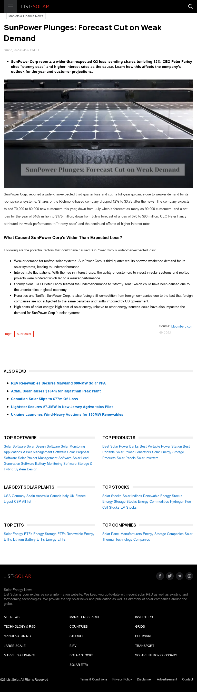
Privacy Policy (122, 679)
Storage (77, 636)
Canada (55, 496)
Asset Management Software (44, 452)
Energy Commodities (153, 501)
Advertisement (167, 679)
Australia (42, 496)
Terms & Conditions (93, 679)
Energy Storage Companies (163, 534)
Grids (140, 626)
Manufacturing (17, 636)
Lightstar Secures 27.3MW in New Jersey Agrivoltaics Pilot (62, 407)
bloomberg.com (182, 326)
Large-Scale (15, 646)
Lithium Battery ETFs (29, 539)
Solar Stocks (112, 496)
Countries (79, 626)
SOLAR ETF (79, 665)
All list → (29, 501)
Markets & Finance (20, 655)
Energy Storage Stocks (119, 501)
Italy (65, 496)
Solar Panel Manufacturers (122, 534)
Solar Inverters (148, 458)
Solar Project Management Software (45, 458)
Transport (144, 646)
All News (11, 617)
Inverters (144, 617)
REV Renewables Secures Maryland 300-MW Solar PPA (58, 383)
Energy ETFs (56, 539)
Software (143, 636)
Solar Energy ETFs (18, 534)
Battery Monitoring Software (55, 464)
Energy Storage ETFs (49, 534)
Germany (18, 496)
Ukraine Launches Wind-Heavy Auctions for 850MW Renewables (67, 414)
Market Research (85, 617)
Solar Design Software (43, 446)
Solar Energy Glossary (156, 655)
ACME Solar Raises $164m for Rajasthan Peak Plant (56, 391)
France (80, 496)
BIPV (73, 646)
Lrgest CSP (12, 501)
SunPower (24, 334)
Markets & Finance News (25, 16)
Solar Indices (132, 496)
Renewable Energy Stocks (162, 496)
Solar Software (15, 446)
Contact (187, 679)
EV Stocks (129, 507)
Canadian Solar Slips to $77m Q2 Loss (44, 399)
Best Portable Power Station (161, 446)
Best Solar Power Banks (120, 446)
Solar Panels (126, 458)
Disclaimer (144, 679)
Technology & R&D (20, 626)
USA (7, 496)
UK (72, 496)
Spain (30, 496)
